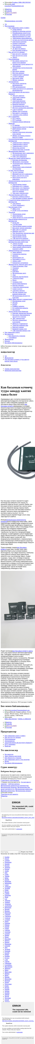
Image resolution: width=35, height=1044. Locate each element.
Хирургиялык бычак (19, 235)
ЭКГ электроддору (18, 318)
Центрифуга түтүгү (18, 259)
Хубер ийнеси (17, 29)
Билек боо (15, 222)
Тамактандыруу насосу (20, 144)
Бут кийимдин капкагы (20, 308)
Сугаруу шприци (18, 76)
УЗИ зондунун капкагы (20, 238)
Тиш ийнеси (16, 203)
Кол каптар (16, 310)
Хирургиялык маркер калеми (22, 226)
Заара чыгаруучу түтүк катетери (23, 217)
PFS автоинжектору (19, 87)
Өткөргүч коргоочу (18, 43)
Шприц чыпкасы (18, 80)
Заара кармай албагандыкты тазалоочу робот (21, 248)
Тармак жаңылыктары (12, 369)
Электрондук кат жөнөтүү (9, 794)
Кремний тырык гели (19, 329)
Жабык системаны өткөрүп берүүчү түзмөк (21, 136)
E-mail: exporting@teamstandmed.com (14, 5)
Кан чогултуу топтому (19, 54)
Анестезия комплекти (19, 155)
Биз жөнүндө (9, 334)
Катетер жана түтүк (15, 207)
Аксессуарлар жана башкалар (18, 311)
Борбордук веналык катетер (21, 31)
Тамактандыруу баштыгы (20, 142)
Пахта (14, 280)
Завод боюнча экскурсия (13, 756)
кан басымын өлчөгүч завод (22, 651)
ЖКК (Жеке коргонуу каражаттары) (20, 299)
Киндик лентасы (18, 285)
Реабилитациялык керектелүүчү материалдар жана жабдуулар (19, 241)
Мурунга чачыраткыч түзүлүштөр (19, 321)
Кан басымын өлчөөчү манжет (22, 198)
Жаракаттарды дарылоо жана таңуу (20, 264)
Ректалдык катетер (18, 148)
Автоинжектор (13, 81)
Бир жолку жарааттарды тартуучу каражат (20, 190)
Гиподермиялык (14, 59)
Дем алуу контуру (18, 95)
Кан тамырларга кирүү (12, 332)
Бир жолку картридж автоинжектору (19, 84)
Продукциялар (9, 26)
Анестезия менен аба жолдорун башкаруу (18, 742)
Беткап (14, 304)
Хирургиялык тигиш (19, 236)
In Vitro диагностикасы (16, 170)
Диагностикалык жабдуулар (18, 195)
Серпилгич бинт (17, 278)
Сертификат (13, 337)
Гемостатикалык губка (19, 266)
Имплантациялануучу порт (21, 36)
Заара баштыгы (17, 216)
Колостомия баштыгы (19, 283)
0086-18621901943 (11, 719)
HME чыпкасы (17, 99)
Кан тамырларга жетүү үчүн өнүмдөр (17, 759)
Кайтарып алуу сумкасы (20, 186)
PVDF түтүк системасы (20, 210)
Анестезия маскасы (18, 101)
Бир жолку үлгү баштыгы (20, 188)
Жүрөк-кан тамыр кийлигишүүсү (20, 158)
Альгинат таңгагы (18, 290)
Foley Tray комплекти (19, 156)
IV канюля (15, 130)
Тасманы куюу (17, 282)
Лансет (14, 57)
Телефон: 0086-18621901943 (21, 2)
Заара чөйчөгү (17, 252)
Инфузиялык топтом (19, 128)
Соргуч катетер (17, 109)
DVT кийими (16, 120)
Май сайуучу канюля (19, 229)
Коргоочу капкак (18, 327)
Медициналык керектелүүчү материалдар (14, 785)
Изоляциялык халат (18, 301)
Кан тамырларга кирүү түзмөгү (19, 28)
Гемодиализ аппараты (19, 45)
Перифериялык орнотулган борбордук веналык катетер (21, 33)
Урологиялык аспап (19, 214)
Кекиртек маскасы (18, 104)
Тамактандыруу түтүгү (20, 146)
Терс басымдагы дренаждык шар (23, 233)
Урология (12, 212)
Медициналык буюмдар (9, 787)
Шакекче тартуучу (18, 231)
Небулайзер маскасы (19, 102)
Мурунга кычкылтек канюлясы (22, 108)
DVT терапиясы (14, 116)
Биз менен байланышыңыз (13, 343)
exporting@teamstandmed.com (20, 710)
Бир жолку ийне (17, 78)
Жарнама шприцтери (8, 791)
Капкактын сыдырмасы (20, 263)
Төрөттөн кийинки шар (20, 325)
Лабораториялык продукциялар (19, 250)
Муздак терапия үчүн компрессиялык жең (19, 293)
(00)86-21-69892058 (24, 719)
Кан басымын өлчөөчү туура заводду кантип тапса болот (17, 360)
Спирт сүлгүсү (17, 289)
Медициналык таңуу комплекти (23, 153)
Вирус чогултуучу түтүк (20, 175)
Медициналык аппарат (23, 791)
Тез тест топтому (18, 172)
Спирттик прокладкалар (20, 287)
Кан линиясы (16, 47)
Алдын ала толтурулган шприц (22, 40)
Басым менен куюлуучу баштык (23, 127)
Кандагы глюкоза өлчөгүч (21, 196)
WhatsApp (4, 796)
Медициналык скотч (19, 273)
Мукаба (15, 303)
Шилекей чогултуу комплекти (22, 174)
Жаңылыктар (9, 339)
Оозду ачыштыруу (18, 205)
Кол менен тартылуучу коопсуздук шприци (20, 61)
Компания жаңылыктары (13, 370)
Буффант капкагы (18, 306)
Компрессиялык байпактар (21, 122)
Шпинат (15, 269)
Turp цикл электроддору (20, 193)
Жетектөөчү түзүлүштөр (20, 162)
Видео (7, 761)
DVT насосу (16, 118)
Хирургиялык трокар (19, 184)
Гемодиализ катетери (19, 41)
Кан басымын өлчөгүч (19, 50)
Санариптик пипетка (19, 254)
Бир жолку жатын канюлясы (21, 228)
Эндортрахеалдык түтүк (20, 106)
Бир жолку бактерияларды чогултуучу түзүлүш (21, 315)
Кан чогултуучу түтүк (19, 55)
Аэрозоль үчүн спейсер (20, 115)
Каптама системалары (19, 160)
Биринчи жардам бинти (20, 276)
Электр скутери (17, 243)
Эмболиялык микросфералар (22, 38)
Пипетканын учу (18, 257)
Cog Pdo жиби (17, 224)
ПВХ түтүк (16, 209)
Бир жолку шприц (18, 71)
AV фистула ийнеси (19, 48)
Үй (6, 24)
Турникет (15, 268)
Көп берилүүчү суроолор (17, 336)
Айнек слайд (16, 261)
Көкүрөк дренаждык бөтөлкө (22, 313)
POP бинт (15, 271)
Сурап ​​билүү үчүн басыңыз (10, 780)
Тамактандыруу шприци (20, 75)
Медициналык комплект (17, 151)
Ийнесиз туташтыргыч (20, 323)
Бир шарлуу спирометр (20, 113)
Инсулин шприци (18, 73)
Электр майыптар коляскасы (21, 245)
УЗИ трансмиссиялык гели (21, 330)
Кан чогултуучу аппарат (17, 52)
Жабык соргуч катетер (19, 111)
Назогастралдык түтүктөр (21, 149)
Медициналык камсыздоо (23, 789)
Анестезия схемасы (18, 97)
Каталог (7, 341)
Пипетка (15, 256)
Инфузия (11, 123)
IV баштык (16, 125)
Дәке (14, 275)
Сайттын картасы (14, 784)
